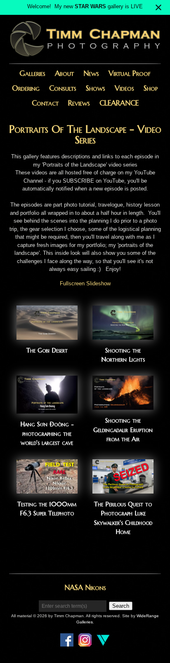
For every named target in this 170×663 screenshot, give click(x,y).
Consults (62, 88)
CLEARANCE (119, 103)
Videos (124, 88)
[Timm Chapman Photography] (85, 56)
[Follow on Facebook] (67, 642)
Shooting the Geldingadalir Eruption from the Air (123, 429)
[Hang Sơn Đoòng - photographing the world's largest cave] (47, 410)
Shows (95, 88)
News (91, 73)
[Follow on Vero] (103, 642)
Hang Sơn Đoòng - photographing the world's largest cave (47, 433)
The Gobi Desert (47, 350)
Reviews (79, 103)
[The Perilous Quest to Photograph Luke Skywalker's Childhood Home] (122, 489)
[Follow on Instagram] (85, 642)
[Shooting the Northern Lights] (122, 335)
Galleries (32, 73)
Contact (45, 103)
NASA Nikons (85, 587)
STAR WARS (90, 6)
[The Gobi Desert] (47, 335)
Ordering (26, 88)
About (64, 73)
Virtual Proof (130, 73)
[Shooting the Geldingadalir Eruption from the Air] (122, 406)
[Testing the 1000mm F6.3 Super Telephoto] (47, 489)
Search (120, 606)
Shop (151, 88)
